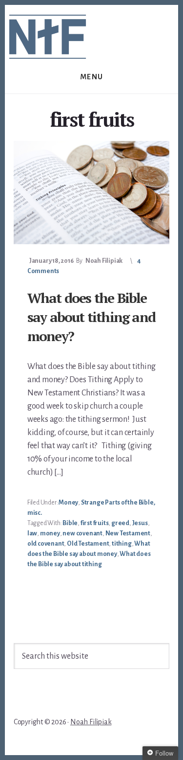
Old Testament (88, 543)
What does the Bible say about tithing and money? (91, 317)
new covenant (82, 533)
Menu (91, 77)
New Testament (127, 533)
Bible (70, 523)
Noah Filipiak (90, 722)
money (50, 533)
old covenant (45, 543)
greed (120, 523)
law (32, 533)
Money (68, 502)
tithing (122, 543)
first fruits (95, 523)
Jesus (140, 523)
